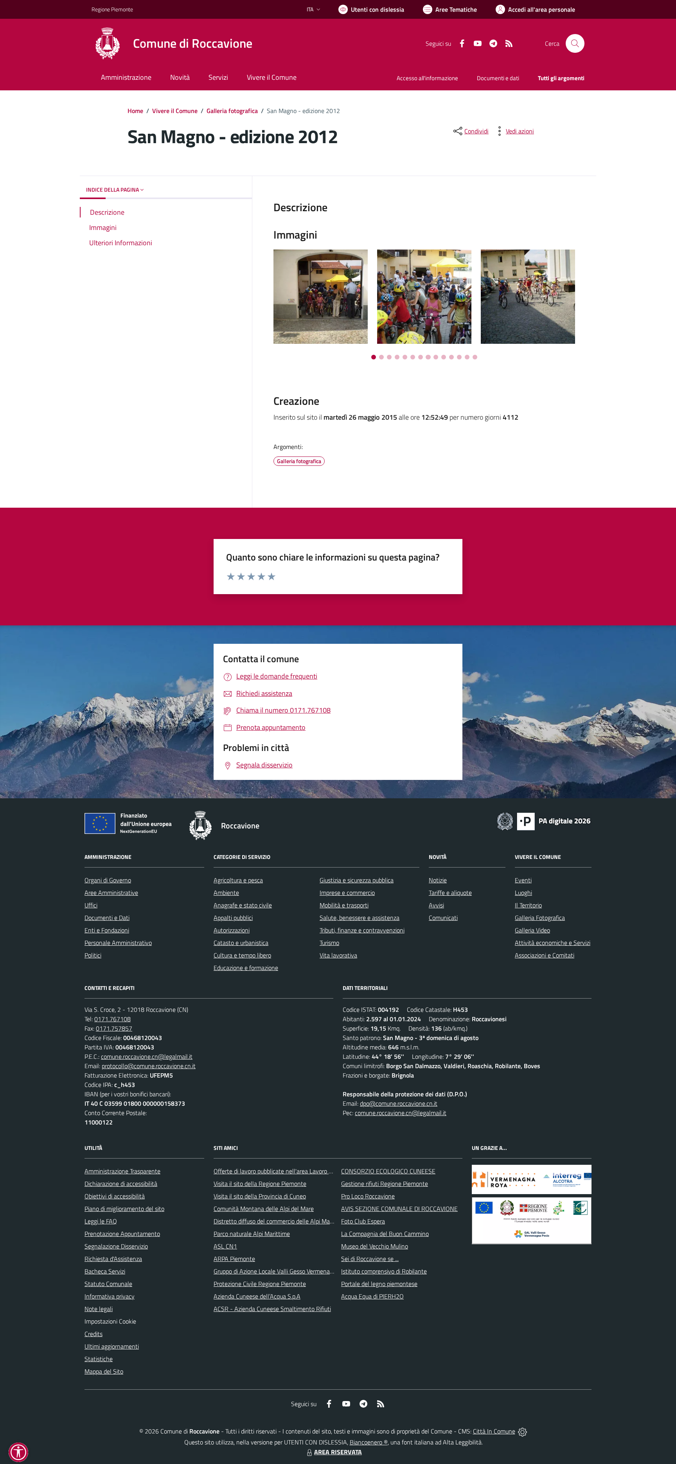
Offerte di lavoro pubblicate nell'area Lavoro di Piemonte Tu (290, 1171)
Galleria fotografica (232, 110)
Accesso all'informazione (427, 78)
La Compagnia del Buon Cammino (385, 1233)
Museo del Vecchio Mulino (374, 1246)
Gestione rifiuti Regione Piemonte (384, 1183)
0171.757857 (114, 1028)
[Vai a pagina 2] (381, 357)
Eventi (523, 880)
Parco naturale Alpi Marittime (252, 1233)
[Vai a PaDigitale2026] (544, 820)
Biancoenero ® (369, 1442)
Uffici (90, 905)
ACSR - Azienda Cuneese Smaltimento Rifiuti (272, 1308)
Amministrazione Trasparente (122, 1171)
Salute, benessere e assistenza (359, 917)
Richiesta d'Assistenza (113, 1258)
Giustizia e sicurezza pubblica (357, 880)
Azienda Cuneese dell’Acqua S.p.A (257, 1296)
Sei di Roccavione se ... (370, 1258)
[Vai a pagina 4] (397, 357)
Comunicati (443, 917)
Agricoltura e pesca (238, 880)
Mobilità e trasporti (344, 905)
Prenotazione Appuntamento (122, 1233)
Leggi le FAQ (100, 1221)
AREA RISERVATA (338, 1452)
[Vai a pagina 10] (443, 357)
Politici (92, 955)
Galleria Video (532, 930)
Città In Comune (494, 1431)
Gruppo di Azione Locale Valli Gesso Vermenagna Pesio (284, 1271)
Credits (93, 1333)
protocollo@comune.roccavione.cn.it (149, 1066)
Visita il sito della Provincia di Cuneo (260, 1196)
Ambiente (226, 892)
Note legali (98, 1308)
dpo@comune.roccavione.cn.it (398, 1103)
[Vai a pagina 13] (467, 357)
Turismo (329, 942)
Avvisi (436, 905)
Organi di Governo (107, 880)
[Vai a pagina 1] (373, 357)
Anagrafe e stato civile (243, 905)
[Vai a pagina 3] (389, 357)
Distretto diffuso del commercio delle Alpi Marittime (280, 1221)
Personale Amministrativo (118, 942)
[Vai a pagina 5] (405, 357)
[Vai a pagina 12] (459, 357)
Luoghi (523, 892)
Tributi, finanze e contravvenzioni (362, 930)
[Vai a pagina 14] (475, 357)
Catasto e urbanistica (241, 942)
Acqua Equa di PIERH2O (372, 1296)
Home (135, 110)
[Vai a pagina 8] (428, 357)
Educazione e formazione (246, 967)
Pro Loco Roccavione (368, 1196)
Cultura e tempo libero (242, 955)
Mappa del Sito (103, 1371)
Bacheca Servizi (104, 1271)
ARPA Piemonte (234, 1258)
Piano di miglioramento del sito (124, 1208)
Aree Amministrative (111, 892)
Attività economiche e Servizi (552, 942)
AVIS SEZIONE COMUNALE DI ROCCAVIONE (399, 1208)
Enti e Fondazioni (106, 930)
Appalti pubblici (233, 917)
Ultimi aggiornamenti (111, 1346)
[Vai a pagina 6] (412, 357)
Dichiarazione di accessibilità (120, 1183)
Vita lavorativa (338, 955)
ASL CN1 (225, 1246)
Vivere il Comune (175, 110)
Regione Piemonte (112, 9)
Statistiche (98, 1358)
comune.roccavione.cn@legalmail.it (146, 1056)
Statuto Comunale (108, 1283)
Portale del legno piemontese (379, 1283)
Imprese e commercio (347, 892)
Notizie (438, 880)
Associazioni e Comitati (544, 955)
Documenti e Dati (106, 917)
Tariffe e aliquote (450, 892)
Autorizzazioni (232, 930)
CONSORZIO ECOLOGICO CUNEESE (388, 1171)
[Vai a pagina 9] (435, 357)
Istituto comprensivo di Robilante (384, 1271)
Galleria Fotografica (540, 917)
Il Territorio (528, 905)
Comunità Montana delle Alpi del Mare (264, 1208)
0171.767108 (112, 1019)
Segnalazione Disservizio (116, 1246)
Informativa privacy (109, 1296)
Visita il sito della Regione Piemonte (260, 1183)
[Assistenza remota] (522, 1431)
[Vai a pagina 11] (451, 357)
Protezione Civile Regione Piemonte (260, 1283)
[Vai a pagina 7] (420, 357)
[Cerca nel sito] (575, 43)
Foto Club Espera (363, 1221)
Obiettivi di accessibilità (114, 1196)
